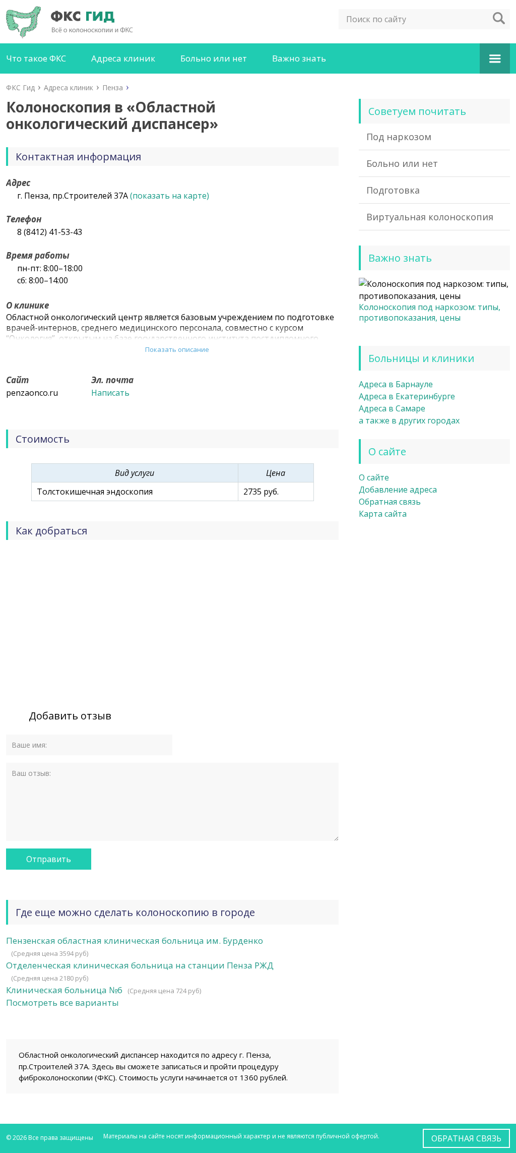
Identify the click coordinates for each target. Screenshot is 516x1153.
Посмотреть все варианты (62, 1002)
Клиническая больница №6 (64, 990)
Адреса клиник (123, 58)
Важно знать (299, 58)
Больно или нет (213, 58)
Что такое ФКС (36, 58)
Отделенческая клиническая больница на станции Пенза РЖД (140, 965)
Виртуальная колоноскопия (429, 217)
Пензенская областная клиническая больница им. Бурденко (134, 940)
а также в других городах (409, 420)
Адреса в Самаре (392, 408)
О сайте (374, 477)
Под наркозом (398, 137)
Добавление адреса (398, 489)
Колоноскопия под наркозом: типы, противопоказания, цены (429, 312)
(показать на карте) (169, 195)
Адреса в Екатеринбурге (407, 396)
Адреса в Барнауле (396, 384)
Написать (110, 392)
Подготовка (393, 190)
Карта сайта (383, 513)
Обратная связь (390, 501)
